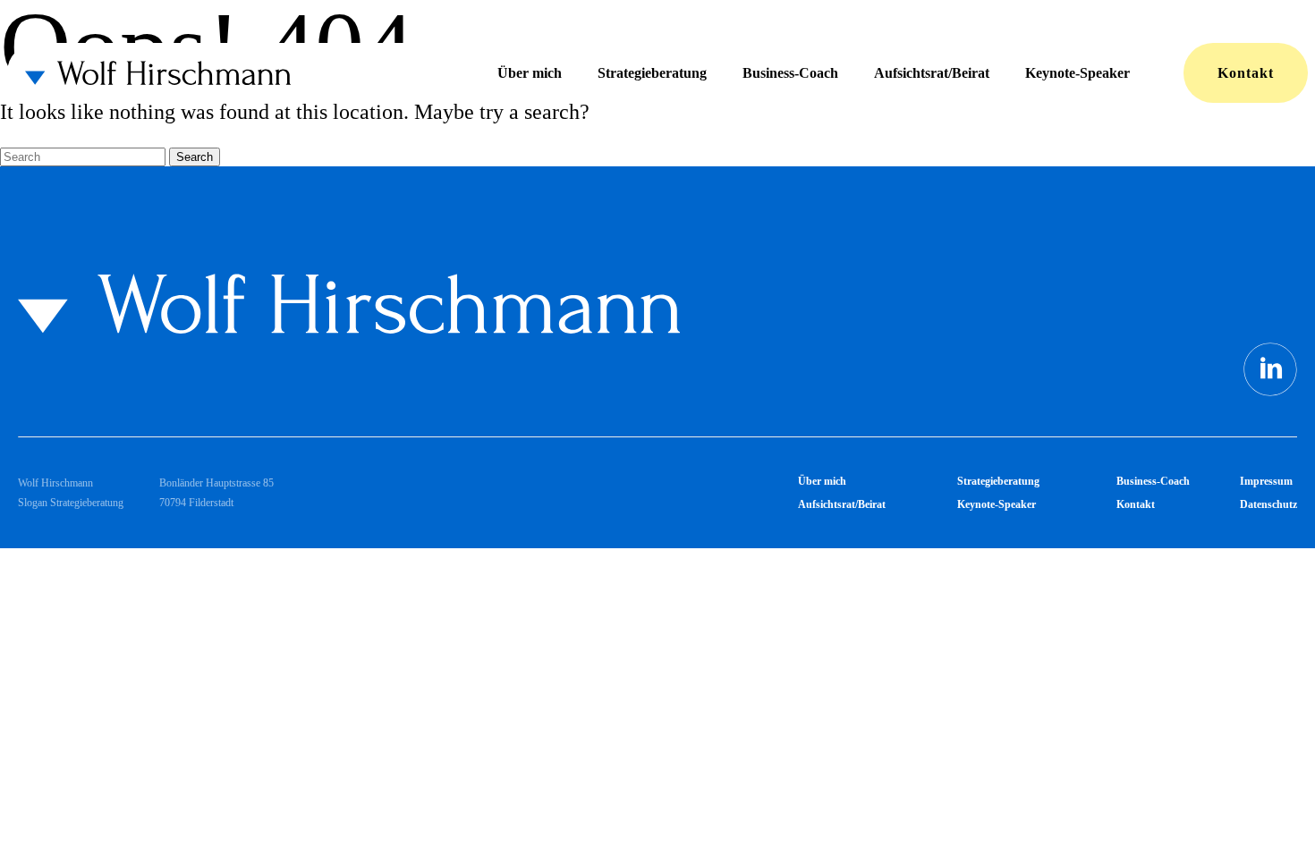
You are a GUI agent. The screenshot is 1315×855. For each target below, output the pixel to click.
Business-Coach (790, 72)
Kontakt (1245, 72)
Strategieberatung (652, 72)
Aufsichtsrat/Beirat (931, 72)
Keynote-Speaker (1077, 72)
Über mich (529, 72)
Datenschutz (1268, 504)
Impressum (1266, 481)
